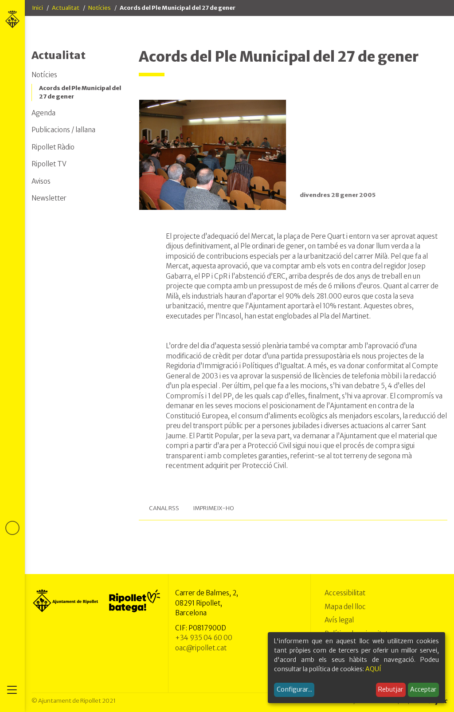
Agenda (43, 113)
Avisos (41, 181)
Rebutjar (390, 689)
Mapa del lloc (345, 606)
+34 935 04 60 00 (203, 637)
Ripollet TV (49, 164)
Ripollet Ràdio (52, 147)
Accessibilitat (345, 593)
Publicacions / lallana (63, 130)
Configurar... (294, 689)
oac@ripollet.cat (201, 648)
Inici (37, 8)
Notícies (99, 8)
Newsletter (49, 198)
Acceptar (423, 689)
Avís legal (339, 620)
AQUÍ (373, 669)
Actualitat (65, 8)
